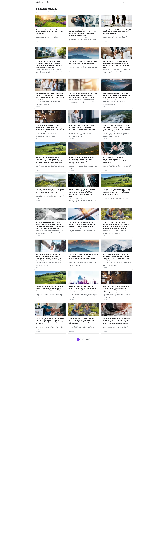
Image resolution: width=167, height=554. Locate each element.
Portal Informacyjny (42, 2)
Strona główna (129, 2)
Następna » (86, 339)
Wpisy (122, 2)
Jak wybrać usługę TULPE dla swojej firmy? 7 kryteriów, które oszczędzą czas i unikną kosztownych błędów (117, 31)
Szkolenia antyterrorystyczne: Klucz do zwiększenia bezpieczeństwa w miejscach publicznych (49, 31)
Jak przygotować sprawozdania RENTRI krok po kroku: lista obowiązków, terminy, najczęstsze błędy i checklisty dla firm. (83, 95)
